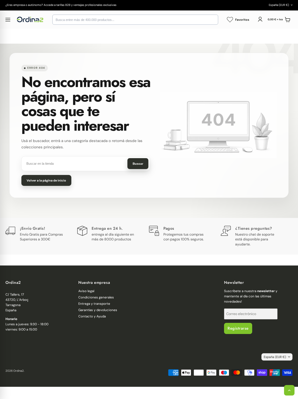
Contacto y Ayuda (92, 316)
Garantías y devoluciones (97, 310)
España (279, 5)
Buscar (138, 163)
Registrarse (238, 328)
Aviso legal (86, 291)
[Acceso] (260, 19)
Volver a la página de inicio (46, 180)
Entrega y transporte (94, 303)
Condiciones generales (96, 297)
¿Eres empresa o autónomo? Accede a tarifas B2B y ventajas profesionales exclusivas (60, 5)
